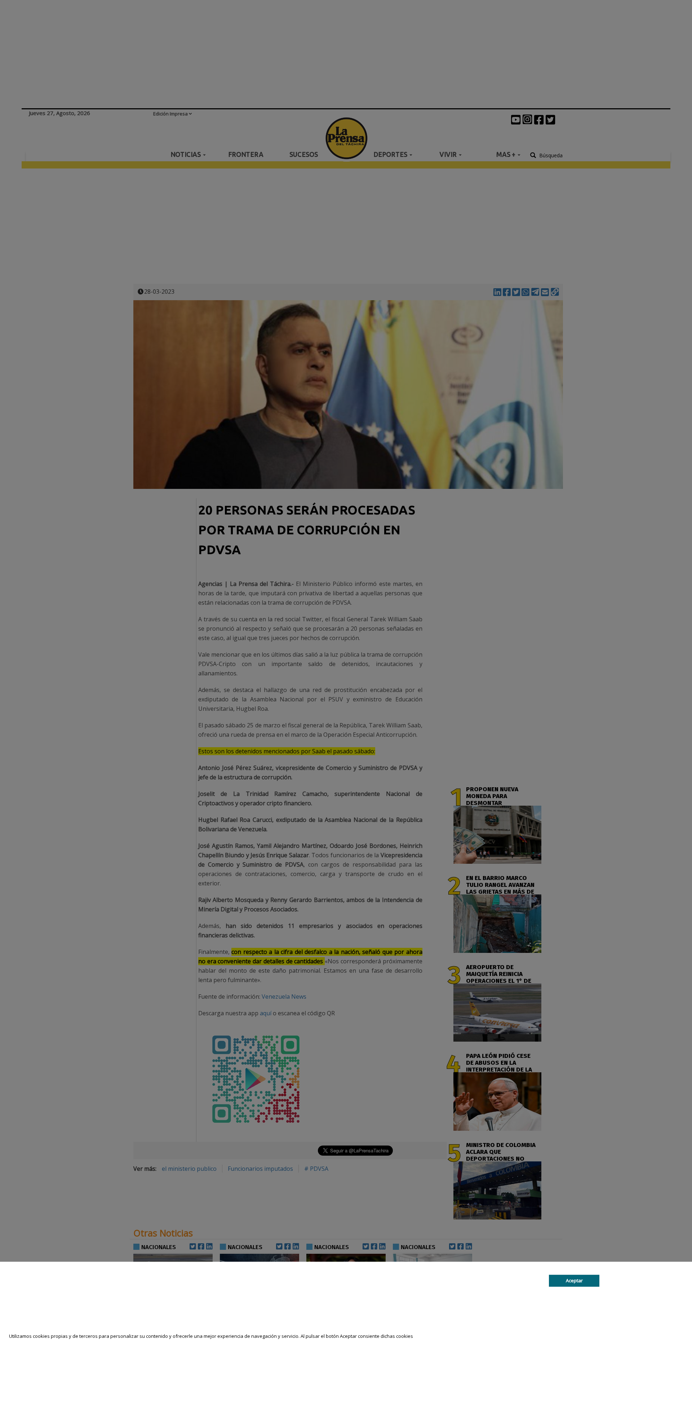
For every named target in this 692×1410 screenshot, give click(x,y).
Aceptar (574, 1280)
